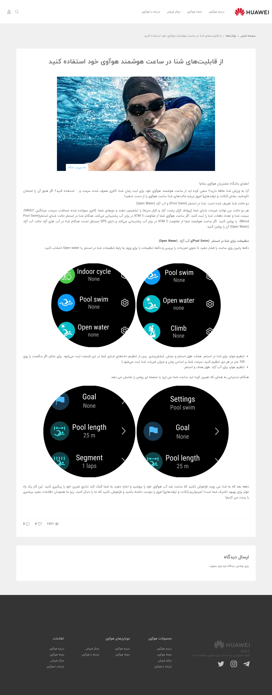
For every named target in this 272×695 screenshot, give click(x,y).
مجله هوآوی (194, 12)
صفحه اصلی (248, 36)
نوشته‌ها (230, 36)
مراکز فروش (173, 12)
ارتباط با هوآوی (151, 12)
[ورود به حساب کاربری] (9, 12)
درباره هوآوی (216, 12)
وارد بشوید (216, 566)
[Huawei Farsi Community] (252, 12)
